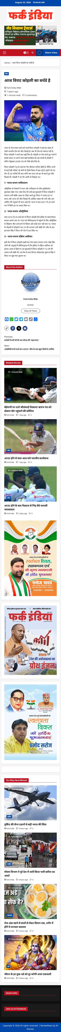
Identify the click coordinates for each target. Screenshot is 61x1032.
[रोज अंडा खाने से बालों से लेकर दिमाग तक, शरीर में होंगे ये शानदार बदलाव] (30, 901)
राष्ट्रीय (9, 816)
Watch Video (51, 52)
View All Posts (30, 310)
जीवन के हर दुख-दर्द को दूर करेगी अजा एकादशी (27, 974)
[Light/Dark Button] (26, 52)
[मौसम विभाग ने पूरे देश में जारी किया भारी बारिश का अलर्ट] (30, 850)
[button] (4, 53)
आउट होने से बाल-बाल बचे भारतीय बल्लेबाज (26, 458)
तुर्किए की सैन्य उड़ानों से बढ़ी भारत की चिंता (25, 824)
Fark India (10, 415)
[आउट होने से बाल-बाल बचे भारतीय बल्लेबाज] (30, 436)
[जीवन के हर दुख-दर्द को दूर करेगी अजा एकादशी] (30, 952)
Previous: (21, 338)
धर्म (8, 966)
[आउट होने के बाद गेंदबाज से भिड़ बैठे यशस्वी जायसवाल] (30, 484)
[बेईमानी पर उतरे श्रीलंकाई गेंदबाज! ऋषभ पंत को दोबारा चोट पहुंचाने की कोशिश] (30, 385)
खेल (6, 73)
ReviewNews (46, 1025)
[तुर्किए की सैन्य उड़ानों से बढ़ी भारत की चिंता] (30, 803)
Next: (29, 347)
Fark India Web (14, 87)
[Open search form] (32, 52)
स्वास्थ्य (9, 915)
